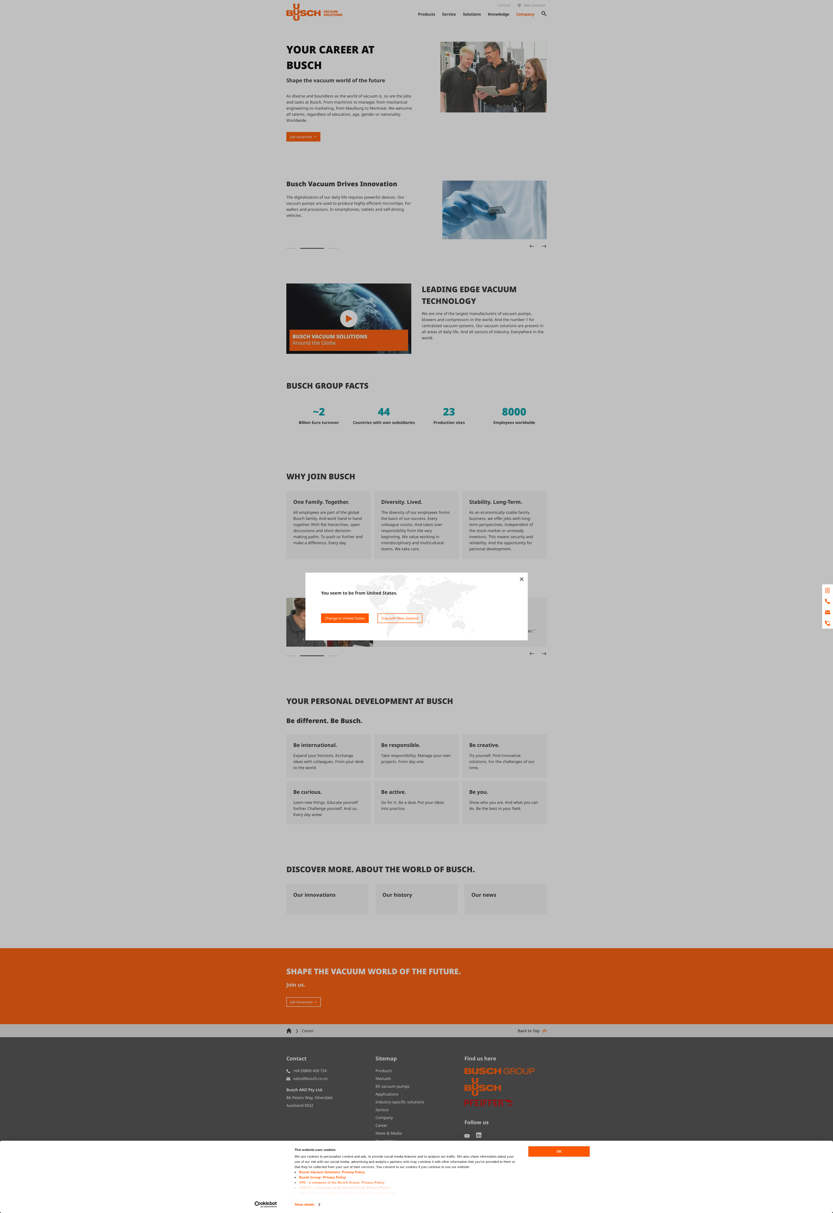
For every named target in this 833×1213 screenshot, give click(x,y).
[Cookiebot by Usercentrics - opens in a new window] (266, 1204)
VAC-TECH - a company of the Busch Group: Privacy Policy (347, 1193)
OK (559, 1151)
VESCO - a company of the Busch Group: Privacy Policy (344, 1188)
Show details (304, 1204)
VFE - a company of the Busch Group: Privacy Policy (341, 1182)
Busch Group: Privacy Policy (322, 1177)
